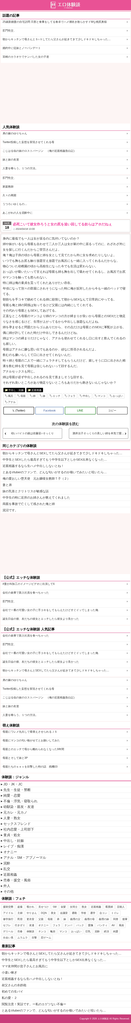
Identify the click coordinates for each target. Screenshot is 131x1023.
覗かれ (30, 906)
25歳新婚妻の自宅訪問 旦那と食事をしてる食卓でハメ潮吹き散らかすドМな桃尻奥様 (55, 21)
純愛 (115, 931)
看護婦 (109, 906)
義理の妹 (104, 919)
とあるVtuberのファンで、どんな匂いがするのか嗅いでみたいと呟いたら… (55, 472)
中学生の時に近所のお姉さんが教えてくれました (36, 497)
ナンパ (68, 925)
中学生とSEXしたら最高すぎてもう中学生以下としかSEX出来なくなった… (55, 459)
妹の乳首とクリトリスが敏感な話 (26, 491)
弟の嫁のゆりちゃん (15, 133)
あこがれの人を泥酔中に (18, 212)
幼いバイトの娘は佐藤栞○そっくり (32, 433)
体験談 (30, 931)
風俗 (121, 925)
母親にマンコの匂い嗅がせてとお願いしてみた (31, 740)
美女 (53, 912)
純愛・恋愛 (11, 795)
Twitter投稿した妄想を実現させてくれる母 (28, 142)
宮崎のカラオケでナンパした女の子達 (26, 56)
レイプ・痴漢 (13, 846)
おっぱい (118, 395)
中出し (86, 395)
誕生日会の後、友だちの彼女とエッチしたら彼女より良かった (41, 618)
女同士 (74, 906)
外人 (6, 886)
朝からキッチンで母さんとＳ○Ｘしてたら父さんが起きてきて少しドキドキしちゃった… (57, 39)
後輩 (124, 919)
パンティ (102, 925)
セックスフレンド (17, 824)
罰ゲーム (46, 937)
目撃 (34, 937)
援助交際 (8, 906)
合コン (103, 912)
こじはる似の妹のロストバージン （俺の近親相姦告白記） (39, 150)
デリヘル (8, 931)
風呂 (10, 395)
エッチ (56, 395)
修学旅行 (8, 919)
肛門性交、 (9, 30)
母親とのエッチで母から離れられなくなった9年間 (33, 749)
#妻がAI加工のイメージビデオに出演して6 (29, 583)
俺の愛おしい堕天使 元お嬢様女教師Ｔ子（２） (36, 478)
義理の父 (75, 919)
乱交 (6, 869)
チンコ (42, 931)
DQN (44, 912)
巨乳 (88, 931)
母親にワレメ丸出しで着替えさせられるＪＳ (30, 731)
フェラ (71, 395)
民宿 (20, 919)
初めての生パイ (12, 991)
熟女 (84, 906)
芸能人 (121, 906)
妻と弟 (7, 485)
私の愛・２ (9, 998)
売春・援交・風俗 (17, 880)
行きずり (20, 925)
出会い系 (8, 937)
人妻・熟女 (11, 818)
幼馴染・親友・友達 (18, 807)
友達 (31, 925)
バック (80, 925)
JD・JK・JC (12, 784)
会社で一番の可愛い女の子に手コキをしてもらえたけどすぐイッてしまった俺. (51, 610)
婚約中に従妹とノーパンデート (22, 48)
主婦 (20, 912)
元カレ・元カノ (15, 812)
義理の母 (89, 919)
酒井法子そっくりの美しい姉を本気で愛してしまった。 (100, 433)
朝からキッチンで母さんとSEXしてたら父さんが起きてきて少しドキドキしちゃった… (62, 453)
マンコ (101, 395)
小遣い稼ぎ (9, 972)
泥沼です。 (10, 510)
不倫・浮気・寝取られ (20, 801)
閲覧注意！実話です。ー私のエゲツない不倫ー (34, 1004)
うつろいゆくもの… (15, 204)
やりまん (32, 912)
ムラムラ (22, 937)
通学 (92, 912)
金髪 (63, 906)
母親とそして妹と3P (15, 757)
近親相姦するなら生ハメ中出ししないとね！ (33, 466)
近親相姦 (36, 390)
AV (113, 925)
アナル (12, 402)
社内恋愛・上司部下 (18, 829)
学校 (83, 912)
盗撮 (20, 906)
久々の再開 (9, 195)
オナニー (10, 852)
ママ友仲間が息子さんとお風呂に (25, 966)
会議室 (64, 912)
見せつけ (43, 906)
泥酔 (6, 863)
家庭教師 (8, 186)
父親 (40, 919)
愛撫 (90, 925)
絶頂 (106, 931)
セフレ (7, 925)
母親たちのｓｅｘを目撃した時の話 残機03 (30, 766)
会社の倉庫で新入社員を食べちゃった (26, 592)
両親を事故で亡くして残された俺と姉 (29, 504)
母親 (23, 395)
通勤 (74, 912)
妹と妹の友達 (11, 159)
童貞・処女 (11, 835)
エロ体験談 (103, 1018)
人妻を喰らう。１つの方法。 (20, 168)
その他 (8, 891)
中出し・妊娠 (16, 390)
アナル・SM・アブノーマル (24, 857)
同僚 (115, 919)
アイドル (8, 912)
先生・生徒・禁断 (17, 790)
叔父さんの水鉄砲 (14, 985)
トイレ (115, 912)
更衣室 (30, 919)
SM (55, 906)
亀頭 (52, 931)
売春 (20, 931)
